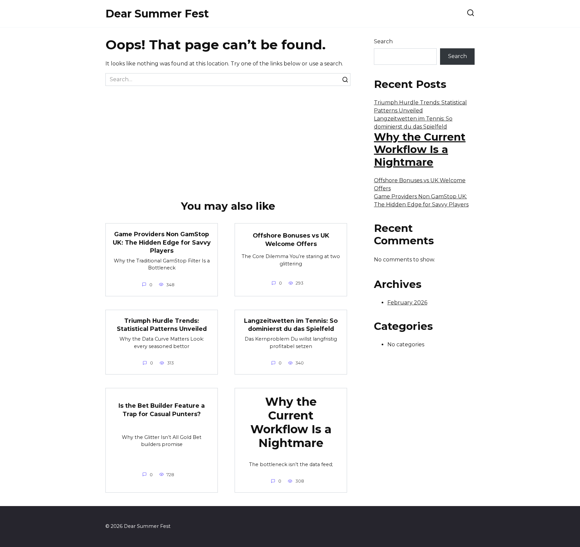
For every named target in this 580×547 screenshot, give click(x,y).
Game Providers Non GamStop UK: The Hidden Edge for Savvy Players (162, 242)
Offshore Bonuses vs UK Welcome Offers (291, 239)
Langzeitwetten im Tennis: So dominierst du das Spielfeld (291, 325)
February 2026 (407, 302)
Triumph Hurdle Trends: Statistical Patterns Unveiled (162, 325)
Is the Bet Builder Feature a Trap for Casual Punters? (161, 409)
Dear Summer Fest (157, 13)
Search (383, 41)
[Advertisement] (227, 136)
